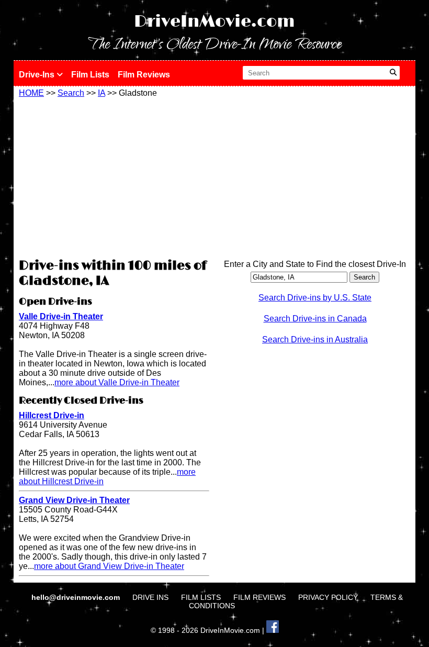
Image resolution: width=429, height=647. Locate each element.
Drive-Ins (38, 74)
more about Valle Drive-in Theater (116, 382)
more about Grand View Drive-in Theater (109, 566)
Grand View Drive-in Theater (74, 500)
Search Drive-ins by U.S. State (314, 297)
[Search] (393, 73)
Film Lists (90, 74)
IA (101, 92)
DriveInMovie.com (214, 22)
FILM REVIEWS (259, 597)
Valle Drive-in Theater (61, 316)
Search (71, 92)
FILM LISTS (201, 597)
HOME (31, 92)
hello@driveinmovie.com (76, 597)
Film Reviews (144, 74)
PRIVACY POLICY (328, 597)
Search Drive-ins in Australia (315, 339)
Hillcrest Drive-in (51, 415)
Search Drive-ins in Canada (315, 318)
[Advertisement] (114, 176)
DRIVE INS (150, 597)
